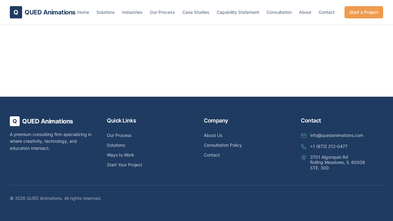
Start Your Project (124, 164)
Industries (132, 12)
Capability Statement (238, 12)
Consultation (279, 12)
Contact (327, 12)
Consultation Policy (223, 145)
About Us (213, 135)
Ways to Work (120, 154)
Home (83, 12)
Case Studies (195, 12)
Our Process (162, 12)
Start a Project (363, 12)
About (305, 12)
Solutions (105, 12)
